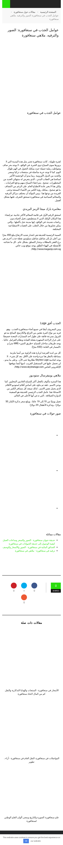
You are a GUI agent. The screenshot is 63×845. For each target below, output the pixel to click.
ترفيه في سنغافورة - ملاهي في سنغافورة (35, 550)
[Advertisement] (31, 74)
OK (26, 841)
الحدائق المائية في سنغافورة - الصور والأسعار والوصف (29, 547)
